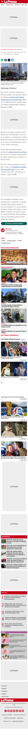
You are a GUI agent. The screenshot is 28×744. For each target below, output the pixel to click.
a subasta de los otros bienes (17, 152)
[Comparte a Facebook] (5, 60)
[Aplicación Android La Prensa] (20, 711)
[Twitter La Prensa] (8, 711)
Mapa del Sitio (7, 721)
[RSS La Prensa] (23, 711)
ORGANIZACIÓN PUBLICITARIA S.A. (14, 707)
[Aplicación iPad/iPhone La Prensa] (17, 711)
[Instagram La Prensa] (11, 711)
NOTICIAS (4, 686)
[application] (14, 257)
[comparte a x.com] (9, 60)
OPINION (4, 694)
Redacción (19, 49)
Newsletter (20, 718)
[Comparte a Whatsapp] (2, 60)
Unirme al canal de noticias (15, 223)
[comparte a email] (12, 60)
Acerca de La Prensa (7, 714)
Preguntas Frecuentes (17, 721)
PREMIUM (4, 691)
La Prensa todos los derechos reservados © (14, 704)
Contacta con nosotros (10, 718)
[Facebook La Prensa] (5, 711)
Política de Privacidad (19, 714)
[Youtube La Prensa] (14, 711)
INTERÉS (4, 688)
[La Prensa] (7, 700)
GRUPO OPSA (5, 696)
